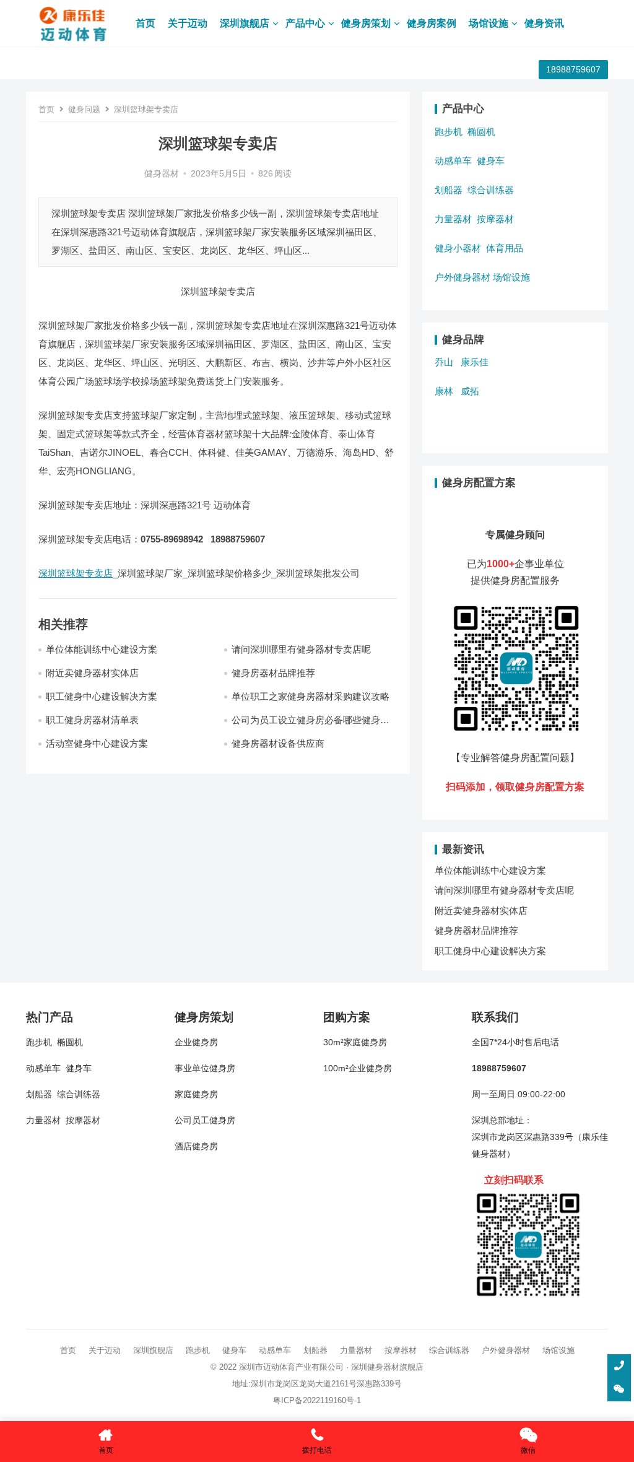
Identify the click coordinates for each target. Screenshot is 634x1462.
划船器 (448, 190)
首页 (145, 23)
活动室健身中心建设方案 (97, 743)
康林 (444, 391)
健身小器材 (458, 248)
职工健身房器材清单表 (92, 720)
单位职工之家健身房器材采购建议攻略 (310, 696)
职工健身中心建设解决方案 (101, 696)
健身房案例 (431, 23)
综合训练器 (490, 190)
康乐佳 (475, 362)
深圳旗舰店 (244, 23)
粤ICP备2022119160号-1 (317, 1400)
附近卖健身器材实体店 (92, 673)
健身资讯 (544, 23)
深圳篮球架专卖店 (75, 573)
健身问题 (84, 109)
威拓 (470, 391)
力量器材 (453, 219)
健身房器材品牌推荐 (273, 673)
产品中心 (305, 23)
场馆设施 (488, 23)
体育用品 (504, 248)
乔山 (444, 362)
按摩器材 (495, 219)
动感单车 (453, 160)
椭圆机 (481, 131)
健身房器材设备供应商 (278, 743)
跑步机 (448, 131)
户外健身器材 (462, 277)
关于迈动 (187, 23)
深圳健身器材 (375, 1367)
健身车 (491, 160)
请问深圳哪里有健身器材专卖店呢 (301, 649)
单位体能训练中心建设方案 (101, 649)
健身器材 (161, 173)
